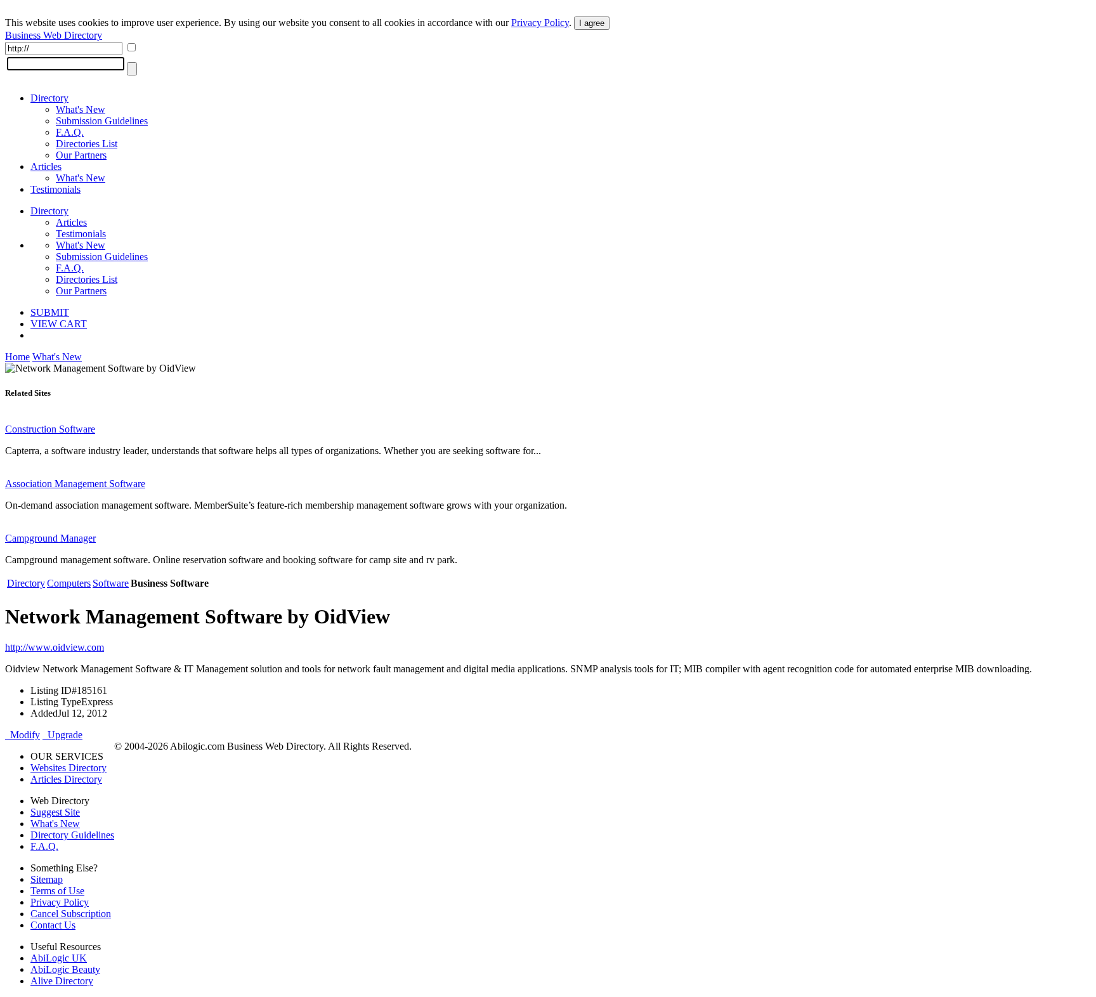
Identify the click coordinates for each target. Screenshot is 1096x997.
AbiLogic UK (58, 958)
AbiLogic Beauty (65, 969)
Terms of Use (57, 890)
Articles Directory (66, 779)
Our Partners (81, 155)
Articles (46, 166)
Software (111, 583)
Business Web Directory (53, 35)
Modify (22, 734)
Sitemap (46, 879)
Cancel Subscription (70, 913)
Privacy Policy (540, 22)
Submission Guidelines (102, 120)
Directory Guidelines (72, 835)
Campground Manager (50, 538)
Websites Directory (68, 767)
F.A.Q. (70, 132)
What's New (80, 109)
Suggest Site (55, 812)
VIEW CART (58, 323)
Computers (69, 583)
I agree (591, 23)
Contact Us (52, 925)
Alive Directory (61, 980)
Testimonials (55, 189)
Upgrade (62, 734)
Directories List (86, 143)
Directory (49, 98)
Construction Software (50, 429)
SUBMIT (49, 312)
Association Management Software (75, 483)
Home (17, 356)
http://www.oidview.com (54, 647)
